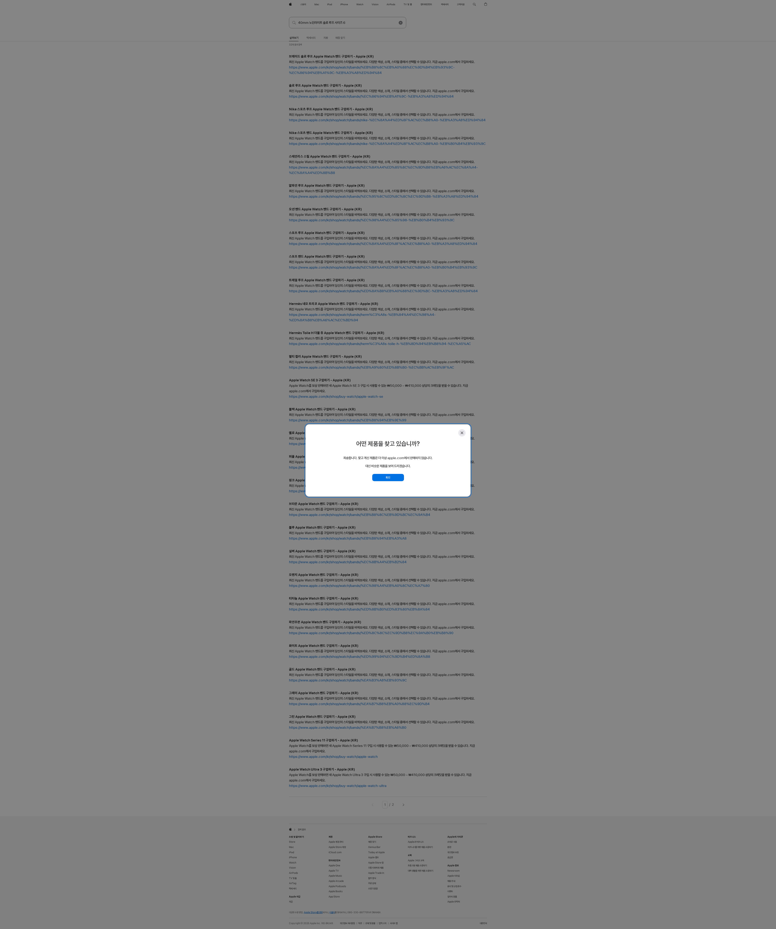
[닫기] (462, 432)
